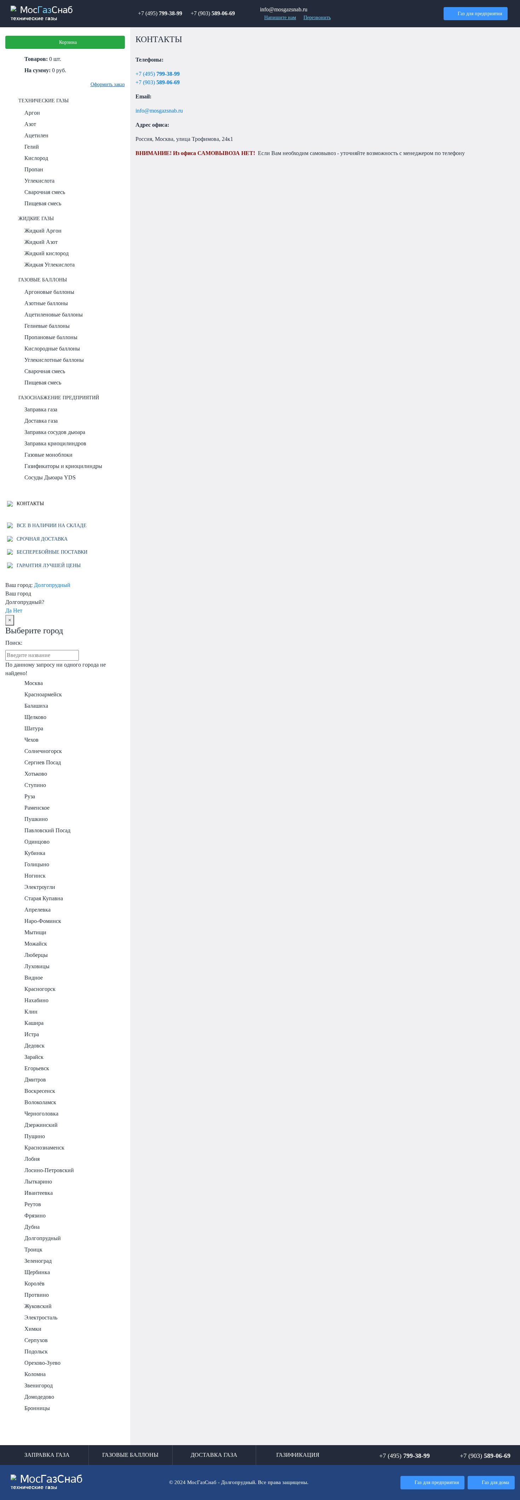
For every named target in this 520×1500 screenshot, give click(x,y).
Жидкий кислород (46, 253)
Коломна (35, 1374)
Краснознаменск (44, 1148)
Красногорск (40, 989)
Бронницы (37, 1408)
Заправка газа (40, 409)
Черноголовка (41, 1114)
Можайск (35, 944)
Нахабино (36, 1000)
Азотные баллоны (46, 303)
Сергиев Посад (42, 762)
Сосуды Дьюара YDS (50, 477)
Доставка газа (41, 421)
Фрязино (35, 1216)
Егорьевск (36, 1068)
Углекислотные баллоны (54, 360)
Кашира (34, 1023)
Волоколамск (40, 1102)
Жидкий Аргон (43, 231)
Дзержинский (41, 1125)
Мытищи (35, 932)
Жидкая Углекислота (49, 265)
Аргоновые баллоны (49, 292)
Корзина (68, 42)
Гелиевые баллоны (47, 326)
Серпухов (36, 1340)
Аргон (32, 113)
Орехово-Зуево (42, 1363)
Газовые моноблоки (48, 455)
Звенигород (38, 1385)
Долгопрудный (52, 585)
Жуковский (38, 1306)
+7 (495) (160, 13)
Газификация (297, 1455)
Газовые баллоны (42, 280)
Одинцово (37, 842)
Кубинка (34, 853)
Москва (33, 683)
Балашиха (36, 706)
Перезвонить (317, 17)
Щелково (35, 717)
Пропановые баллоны (50, 337)
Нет (17, 611)
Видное (33, 978)
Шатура (33, 728)
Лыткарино (38, 1182)
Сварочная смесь (44, 192)
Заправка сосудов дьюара (54, 432)
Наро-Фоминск (42, 921)
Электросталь (40, 1317)
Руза (29, 796)
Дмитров (35, 1080)
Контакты (29, 503)
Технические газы (43, 100)
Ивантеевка (38, 1193)
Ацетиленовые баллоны (53, 315)
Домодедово (39, 1397)
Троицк (33, 1250)
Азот (30, 124)
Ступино (35, 785)
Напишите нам (280, 17)
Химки (32, 1329)
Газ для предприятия (480, 13)
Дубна (32, 1227)
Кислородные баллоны (52, 349)
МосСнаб (42, 13)
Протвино (36, 1295)
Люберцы (36, 955)
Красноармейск (43, 694)
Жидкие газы (36, 218)
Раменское (37, 808)
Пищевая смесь (42, 203)
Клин (30, 1012)
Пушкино (36, 819)
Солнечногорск (43, 751)
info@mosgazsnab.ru (159, 111)
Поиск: (13, 643)
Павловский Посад (47, 830)
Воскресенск (39, 1091)
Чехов (31, 740)
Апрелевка (37, 910)
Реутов (32, 1204)
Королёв (34, 1284)
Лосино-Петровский (49, 1170)
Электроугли (39, 887)
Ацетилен (36, 135)
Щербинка (37, 1272)
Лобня (32, 1159)
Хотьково (35, 774)
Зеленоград (38, 1261)
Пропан (33, 169)
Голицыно (36, 864)
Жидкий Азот (41, 242)
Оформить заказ (108, 84)
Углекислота (39, 181)
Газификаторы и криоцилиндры (63, 466)
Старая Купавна (43, 898)
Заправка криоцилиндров (55, 443)
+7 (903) (213, 13)
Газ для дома (495, 1482)
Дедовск (34, 1046)
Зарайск (34, 1057)
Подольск (36, 1351)
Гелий (31, 147)
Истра (31, 1034)
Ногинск (35, 876)
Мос (47, 1482)
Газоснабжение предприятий (58, 397)
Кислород (36, 158)
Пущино (34, 1136)
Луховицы (37, 966)
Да (8, 611)
